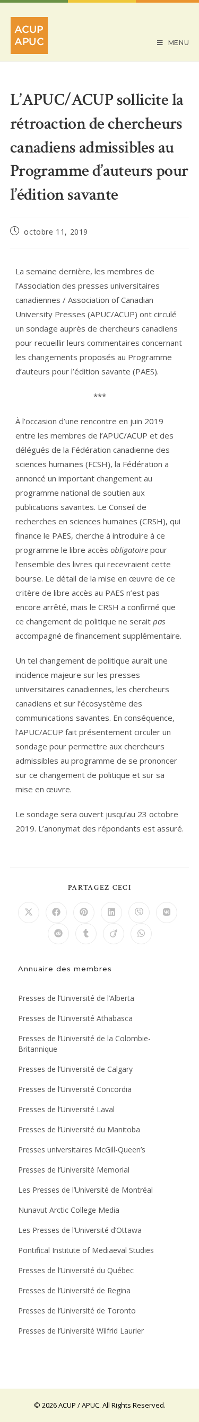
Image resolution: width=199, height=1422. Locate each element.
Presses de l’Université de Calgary (75, 1069)
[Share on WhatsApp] (141, 933)
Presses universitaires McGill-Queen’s (81, 1149)
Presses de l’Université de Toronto (77, 1310)
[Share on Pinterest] (83, 912)
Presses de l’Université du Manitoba (79, 1129)
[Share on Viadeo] (113, 933)
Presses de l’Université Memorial (73, 1170)
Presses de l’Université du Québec (76, 1270)
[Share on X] (28, 912)
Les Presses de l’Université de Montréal (85, 1190)
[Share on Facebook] (56, 912)
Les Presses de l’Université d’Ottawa (80, 1230)
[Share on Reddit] (58, 933)
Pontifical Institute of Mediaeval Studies (86, 1250)
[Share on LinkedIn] (111, 912)
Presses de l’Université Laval (66, 1109)
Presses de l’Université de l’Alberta (76, 998)
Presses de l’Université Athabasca (75, 1018)
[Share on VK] (166, 912)
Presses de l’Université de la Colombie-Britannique (84, 1043)
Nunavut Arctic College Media (68, 1210)
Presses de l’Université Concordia (75, 1089)
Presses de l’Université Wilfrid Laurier (81, 1331)
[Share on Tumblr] (86, 933)
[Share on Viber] (139, 912)
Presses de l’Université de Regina (74, 1290)
